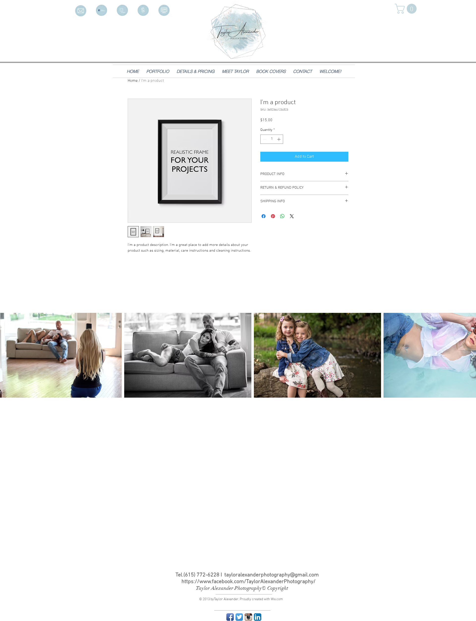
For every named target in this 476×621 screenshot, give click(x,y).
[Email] (81, 10)
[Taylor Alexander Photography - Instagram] (122, 10)
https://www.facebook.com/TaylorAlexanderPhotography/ (248, 581)
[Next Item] (473, 355)
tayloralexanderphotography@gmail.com (271, 575)
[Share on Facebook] (264, 216)
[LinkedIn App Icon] (257, 617)
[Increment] (279, 139)
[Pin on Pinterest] (273, 216)
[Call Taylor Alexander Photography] (143, 10)
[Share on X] (292, 216)
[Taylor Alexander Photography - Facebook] (101, 10)
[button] (407, 9)
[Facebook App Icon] (230, 617)
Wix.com (277, 599)
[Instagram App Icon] (248, 617)
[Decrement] (264, 139)
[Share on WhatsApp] (282, 216)
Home (133, 80)
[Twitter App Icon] (239, 617)
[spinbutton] (271, 139)
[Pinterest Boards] (164, 10)
